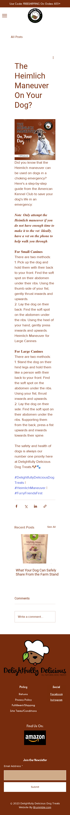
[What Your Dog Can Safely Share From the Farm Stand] (37, 548)
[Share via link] (45, 506)
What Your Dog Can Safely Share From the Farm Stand (37, 572)
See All (51, 526)
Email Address (12, 766)
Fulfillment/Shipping (23, 705)
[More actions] (53, 57)
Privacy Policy (23, 699)
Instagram (56, 699)
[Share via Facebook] (16, 506)
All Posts (17, 36)
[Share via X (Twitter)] (26, 506)
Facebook (56, 694)
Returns (23, 694)
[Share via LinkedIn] (35, 506)
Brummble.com (42, 807)
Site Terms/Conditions (23, 710)
